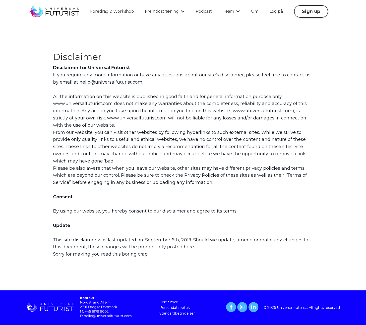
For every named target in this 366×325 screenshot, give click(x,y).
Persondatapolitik (174, 307)
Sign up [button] (311, 11)
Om (254, 11)
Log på (276, 11)
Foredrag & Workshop (112, 11)
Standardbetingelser (177, 313)
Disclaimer (168, 302)
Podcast (204, 11)
